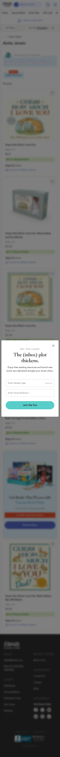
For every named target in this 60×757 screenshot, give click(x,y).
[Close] (53, 346)
